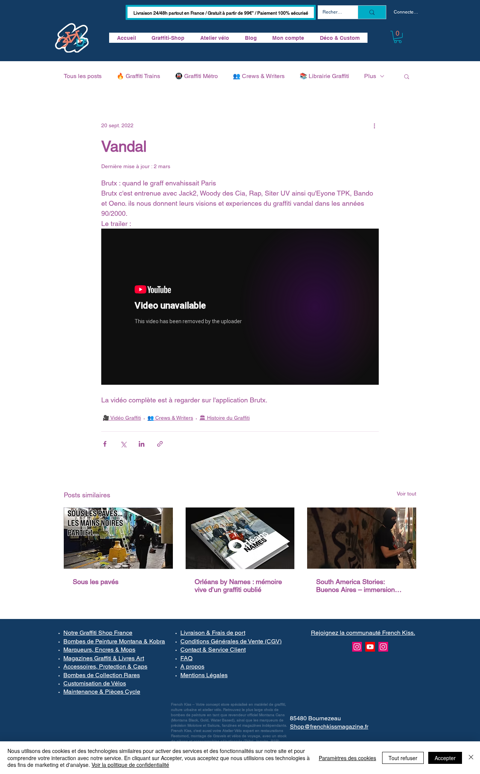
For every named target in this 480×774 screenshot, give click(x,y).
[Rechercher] (372, 12)
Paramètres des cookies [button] (347, 758)
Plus (370, 76)
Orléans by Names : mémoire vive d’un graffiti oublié (238, 585)
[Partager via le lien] (160, 443)
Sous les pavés (95, 582)
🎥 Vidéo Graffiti (122, 418)
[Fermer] (471, 757)
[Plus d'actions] (374, 125)
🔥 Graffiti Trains (138, 76)
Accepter (445, 758)
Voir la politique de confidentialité (130, 764)
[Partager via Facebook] (104, 443)
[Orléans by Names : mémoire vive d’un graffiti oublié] (240, 538)
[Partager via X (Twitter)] (123, 443)
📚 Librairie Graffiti (324, 76)
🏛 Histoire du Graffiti (225, 418)
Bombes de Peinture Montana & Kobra (114, 641)
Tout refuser (402, 758)
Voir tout (406, 494)
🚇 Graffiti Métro (196, 76)
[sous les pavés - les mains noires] (118, 538)
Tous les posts (83, 76)
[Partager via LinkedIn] (141, 443)
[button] (397, 37)
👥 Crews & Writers (259, 76)
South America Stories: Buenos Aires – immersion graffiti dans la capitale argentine (355, 585)
